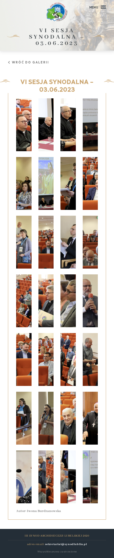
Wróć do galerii (30, 62)
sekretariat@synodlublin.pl (66, 544)
